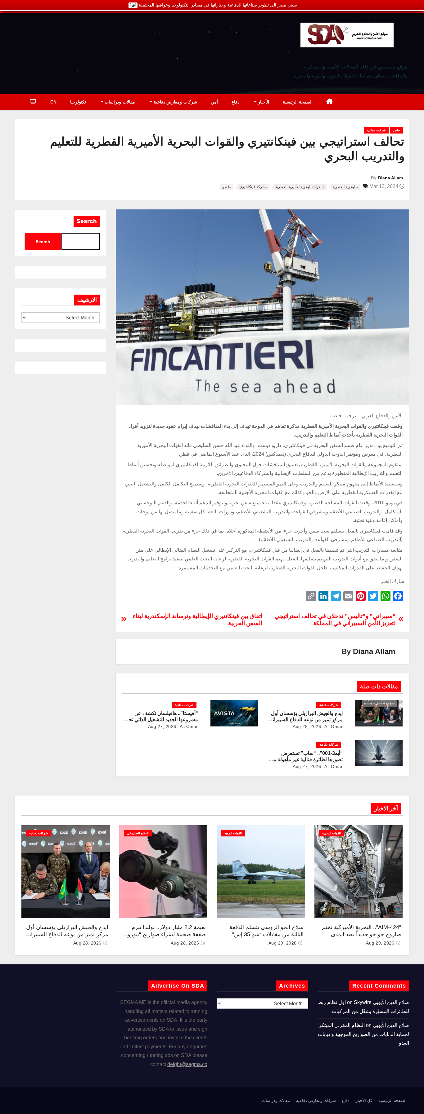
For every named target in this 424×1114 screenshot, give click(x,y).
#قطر (227, 187)
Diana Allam (390, 177)
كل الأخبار (364, 1100)
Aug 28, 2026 (307, 726)
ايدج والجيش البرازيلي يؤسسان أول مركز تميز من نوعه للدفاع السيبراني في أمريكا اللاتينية (306, 719)
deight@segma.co (187, 1064)
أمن (214, 101)
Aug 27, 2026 (162, 726)
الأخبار (262, 101)
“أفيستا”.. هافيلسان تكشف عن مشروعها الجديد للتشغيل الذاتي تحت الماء (161, 719)
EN (53, 101)
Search (87, 221)
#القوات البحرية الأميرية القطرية (300, 187)
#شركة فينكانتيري (253, 187)
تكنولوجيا (78, 101)
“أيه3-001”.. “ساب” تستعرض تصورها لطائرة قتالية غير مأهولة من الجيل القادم (306, 759)
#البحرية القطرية (345, 187)
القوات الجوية (233, 833)
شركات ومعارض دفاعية (174, 101)
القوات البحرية (331, 833)
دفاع (235, 101)
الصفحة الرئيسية (298, 101)
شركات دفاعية (376, 130)
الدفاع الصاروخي (138, 833)
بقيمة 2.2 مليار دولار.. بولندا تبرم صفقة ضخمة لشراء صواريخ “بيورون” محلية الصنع (164, 934)
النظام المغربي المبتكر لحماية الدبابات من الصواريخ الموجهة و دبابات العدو (363, 1034)
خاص (396, 130)
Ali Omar (333, 726)
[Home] (329, 102)
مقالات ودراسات (119, 101)
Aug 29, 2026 (380, 943)
